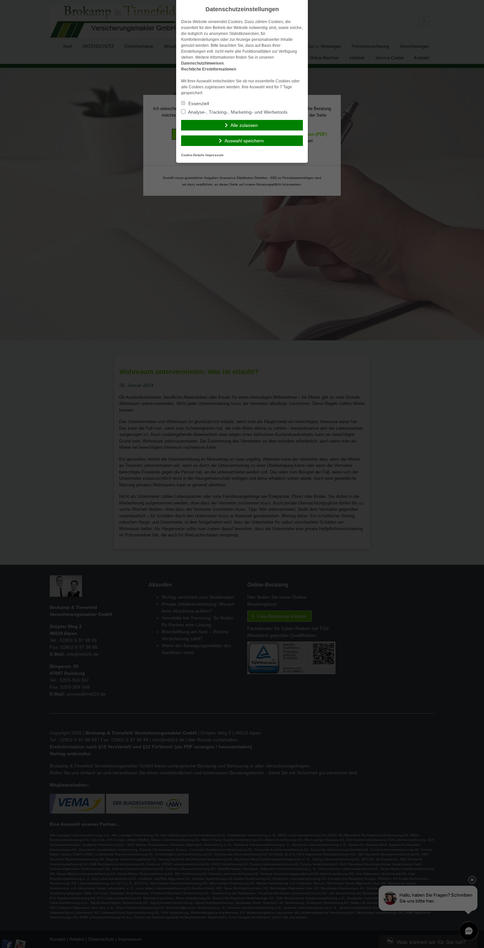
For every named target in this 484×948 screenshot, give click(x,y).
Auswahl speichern (244, 140)
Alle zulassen (244, 125)
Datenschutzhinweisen (202, 63)
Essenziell (198, 103)
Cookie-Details (192, 155)
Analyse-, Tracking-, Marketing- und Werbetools (237, 112)
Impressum (214, 155)
